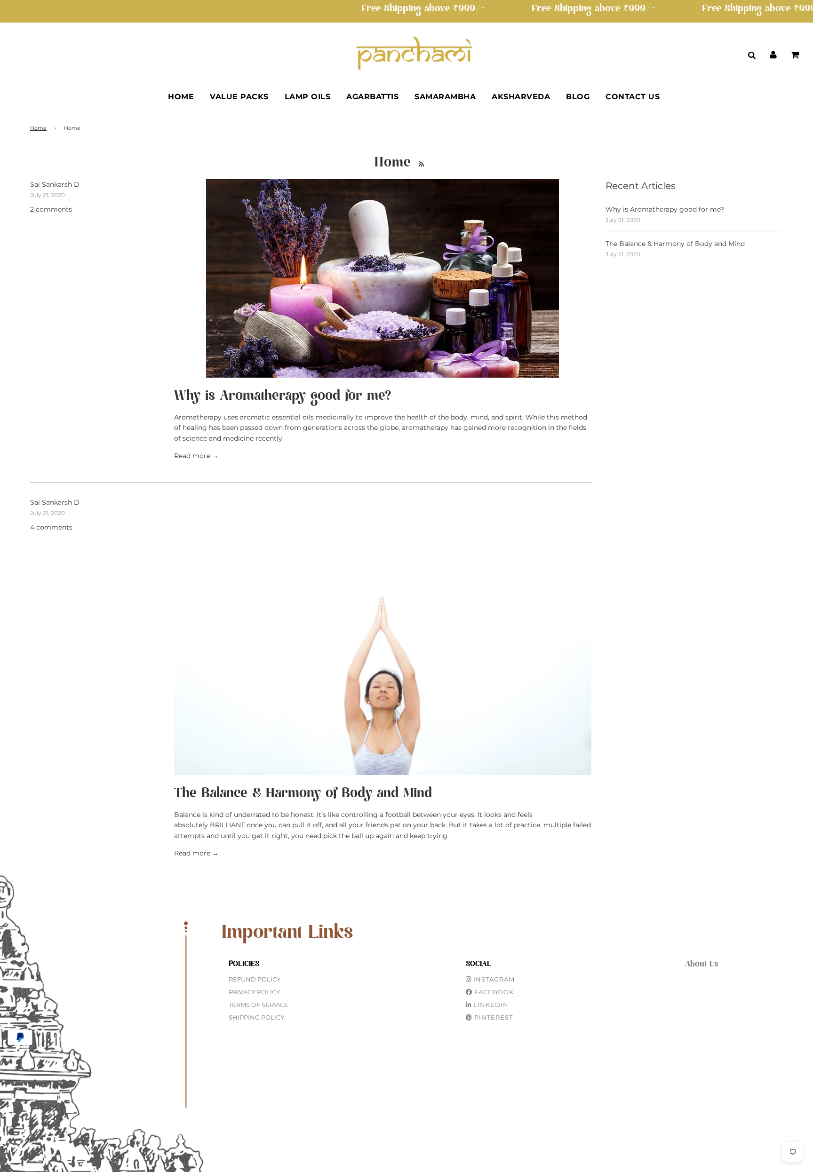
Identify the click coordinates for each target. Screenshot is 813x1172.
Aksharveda (521, 96)
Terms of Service (258, 1004)
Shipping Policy (256, 1017)
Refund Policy (254, 979)
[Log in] (773, 54)
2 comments (51, 209)
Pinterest (492, 1017)
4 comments (51, 527)
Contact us (633, 96)
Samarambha (445, 96)
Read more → (196, 455)
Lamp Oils (308, 96)
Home (181, 96)
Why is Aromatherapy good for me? (282, 396)
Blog (578, 96)
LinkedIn (490, 1004)
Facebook (493, 992)
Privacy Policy (254, 992)
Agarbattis (372, 96)
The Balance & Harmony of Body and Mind (303, 793)
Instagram (493, 979)
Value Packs (239, 96)
